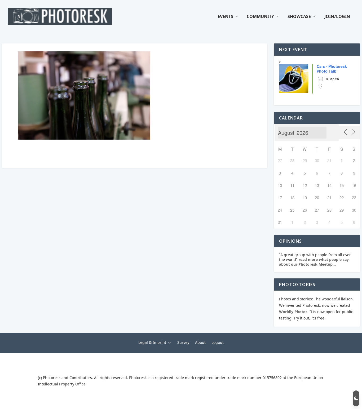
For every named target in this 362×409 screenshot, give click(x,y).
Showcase (299, 16)
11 (292, 185)
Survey (183, 342)
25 (292, 210)
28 (292, 160)
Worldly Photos (293, 311)
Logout (217, 342)
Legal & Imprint (152, 342)
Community (260, 16)
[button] (356, 398)
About (200, 342)
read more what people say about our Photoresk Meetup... (314, 262)
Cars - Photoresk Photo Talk (332, 69)
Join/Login (337, 16)
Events (225, 16)
